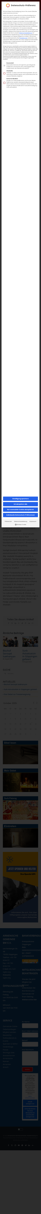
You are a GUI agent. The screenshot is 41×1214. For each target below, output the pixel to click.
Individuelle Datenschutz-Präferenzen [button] (20, 515)
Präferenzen (8, 521)
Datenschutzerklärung (25, 33)
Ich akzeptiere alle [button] (20, 504)
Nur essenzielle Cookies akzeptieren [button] (20, 509)
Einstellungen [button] (23, 38)
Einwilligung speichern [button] (20, 499)
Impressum (32, 521)
